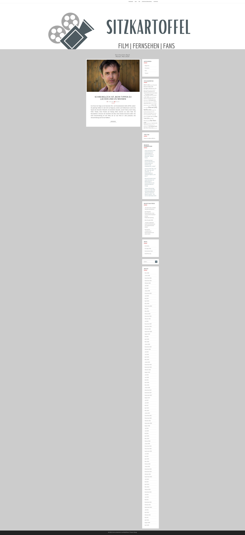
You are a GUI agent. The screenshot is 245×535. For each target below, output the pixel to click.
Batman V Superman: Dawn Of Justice (149, 90)
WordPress (126, 532)
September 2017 (148, 395)
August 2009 (147, 522)
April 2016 (147, 436)
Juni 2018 (147, 377)
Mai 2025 (146, 288)
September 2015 (148, 451)
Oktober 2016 (148, 420)
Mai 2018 (146, 380)
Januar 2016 (147, 443)
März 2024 (147, 303)
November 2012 (148, 502)
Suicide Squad (148, 123)
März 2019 (147, 359)
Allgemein (147, 65)
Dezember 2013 (148, 492)
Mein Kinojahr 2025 (149, 220)
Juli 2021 (147, 321)
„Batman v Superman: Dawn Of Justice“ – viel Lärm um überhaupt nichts (150, 194)
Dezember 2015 (148, 446)
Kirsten (117, 101)
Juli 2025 (147, 285)
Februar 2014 (147, 489)
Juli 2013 (147, 494)
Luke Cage (146, 107)
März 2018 (147, 385)
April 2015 (147, 459)
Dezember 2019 (148, 346)
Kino (136, 1)
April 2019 (147, 357)
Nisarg (135, 532)
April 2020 (147, 339)
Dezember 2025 (148, 278)
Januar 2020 (147, 344)
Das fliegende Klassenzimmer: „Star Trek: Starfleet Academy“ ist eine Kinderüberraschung (150, 214)
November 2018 (148, 367)
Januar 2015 (147, 466)
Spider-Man (151, 116)
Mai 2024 (146, 298)
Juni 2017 (147, 402)
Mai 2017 (146, 405)
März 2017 (147, 410)
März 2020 (147, 341)
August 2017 (147, 397)
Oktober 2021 (148, 318)
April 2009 (147, 525)
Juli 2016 (147, 428)
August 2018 (147, 372)
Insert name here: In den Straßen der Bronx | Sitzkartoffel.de (150, 152)
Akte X (146, 85)
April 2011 (147, 520)
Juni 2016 (147, 430)
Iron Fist (152, 103)
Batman (153, 88)
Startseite (156, 1)
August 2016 (147, 425)
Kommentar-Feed (149, 251)
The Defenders (150, 124)
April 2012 (147, 512)
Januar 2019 (147, 362)
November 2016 (148, 418)
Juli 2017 (147, 400)
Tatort (146, 124)
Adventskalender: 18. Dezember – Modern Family (149, 156)
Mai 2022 (146, 308)
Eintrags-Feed (148, 248)
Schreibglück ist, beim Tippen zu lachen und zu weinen (113, 98)
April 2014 (147, 484)
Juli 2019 (147, 351)
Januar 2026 (147, 275)
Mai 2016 (146, 433)
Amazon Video (148, 86)
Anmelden (147, 246)
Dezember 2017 (148, 390)
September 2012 (148, 507)
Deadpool (151, 97)
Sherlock (146, 116)
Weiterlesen (113, 121)
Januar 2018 (147, 387)
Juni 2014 (147, 479)
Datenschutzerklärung (147, 1)
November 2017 (148, 392)
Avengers (147, 88)
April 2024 (147, 301)
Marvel (152, 107)
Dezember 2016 (148, 415)
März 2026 (147, 273)
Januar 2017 (147, 413)
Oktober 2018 (148, 369)
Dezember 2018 (148, 364)
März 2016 (147, 438)
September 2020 (148, 331)
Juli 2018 (147, 374)
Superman (154, 123)
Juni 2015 (147, 453)
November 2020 (148, 326)
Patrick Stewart (151, 111)
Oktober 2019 (148, 349)
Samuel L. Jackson (152, 114)
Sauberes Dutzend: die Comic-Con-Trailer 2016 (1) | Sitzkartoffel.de (150, 190)
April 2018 (147, 382)
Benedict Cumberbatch (149, 91)
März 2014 (147, 487)
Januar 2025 (147, 290)
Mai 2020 (146, 336)
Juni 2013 (147, 497)
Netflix (147, 110)
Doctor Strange (149, 98)
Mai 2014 (146, 481)
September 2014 (148, 476)
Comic (149, 95)
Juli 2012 (147, 509)
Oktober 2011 (148, 515)
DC (147, 97)
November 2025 (148, 280)
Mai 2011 (146, 517)
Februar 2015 (147, 464)
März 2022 (147, 311)
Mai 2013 (146, 499)
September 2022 (148, 306)
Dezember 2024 (148, 293)
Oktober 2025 (148, 283)
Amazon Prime (153, 85)
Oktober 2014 (148, 474)
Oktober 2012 (148, 504)
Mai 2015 (146, 456)
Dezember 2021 (148, 316)
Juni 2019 (147, 354)
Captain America (148, 93)
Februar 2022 (147, 313)
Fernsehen (131, 1)
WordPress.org (148, 253)
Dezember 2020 (148, 323)
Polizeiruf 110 (147, 113)
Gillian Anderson (147, 101)
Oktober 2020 (148, 329)
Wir (139, 1)
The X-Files (149, 128)
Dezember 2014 (148, 469)
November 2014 (148, 471)
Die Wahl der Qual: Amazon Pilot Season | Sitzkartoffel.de (150, 162)
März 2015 (147, 461)
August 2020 (147, 334)
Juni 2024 (147, 295)
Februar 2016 (147, 441)
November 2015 (148, 448)
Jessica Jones (149, 105)
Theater (146, 73)
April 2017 (147, 408)
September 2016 (148, 423)
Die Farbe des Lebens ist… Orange (149, 184)
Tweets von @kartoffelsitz (149, 138)
